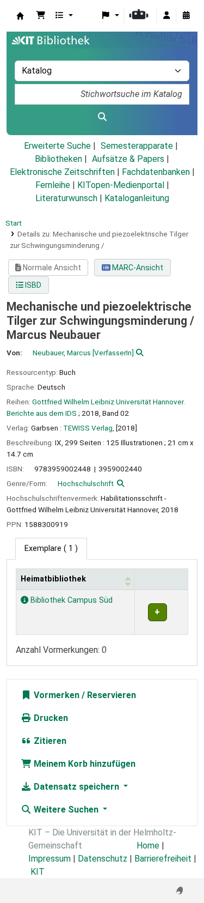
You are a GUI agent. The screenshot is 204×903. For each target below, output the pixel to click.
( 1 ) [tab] (51, 548)
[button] (41, 15)
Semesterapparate (137, 146)
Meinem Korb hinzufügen (83, 764)
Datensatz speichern (76, 786)
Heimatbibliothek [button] (53, 579)
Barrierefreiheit (162, 858)
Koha (20, 16)
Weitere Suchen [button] (66, 809)
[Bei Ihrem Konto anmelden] (166, 15)
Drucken (50, 718)
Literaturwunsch (66, 198)
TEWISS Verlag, (88, 427)
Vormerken (55, 695)
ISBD (32, 285)
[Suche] (102, 117)
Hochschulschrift (86, 483)
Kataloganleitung (136, 198)
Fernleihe (52, 185)
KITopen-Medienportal (120, 185)
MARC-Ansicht (136, 267)
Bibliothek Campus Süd (70, 600)
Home (148, 845)
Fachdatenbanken (156, 172)
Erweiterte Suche (57, 146)
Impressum (49, 858)
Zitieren (49, 741)
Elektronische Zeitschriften (62, 172)
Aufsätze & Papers (128, 159)
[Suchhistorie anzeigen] (186, 15)
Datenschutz (102, 858)
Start (13, 223)
